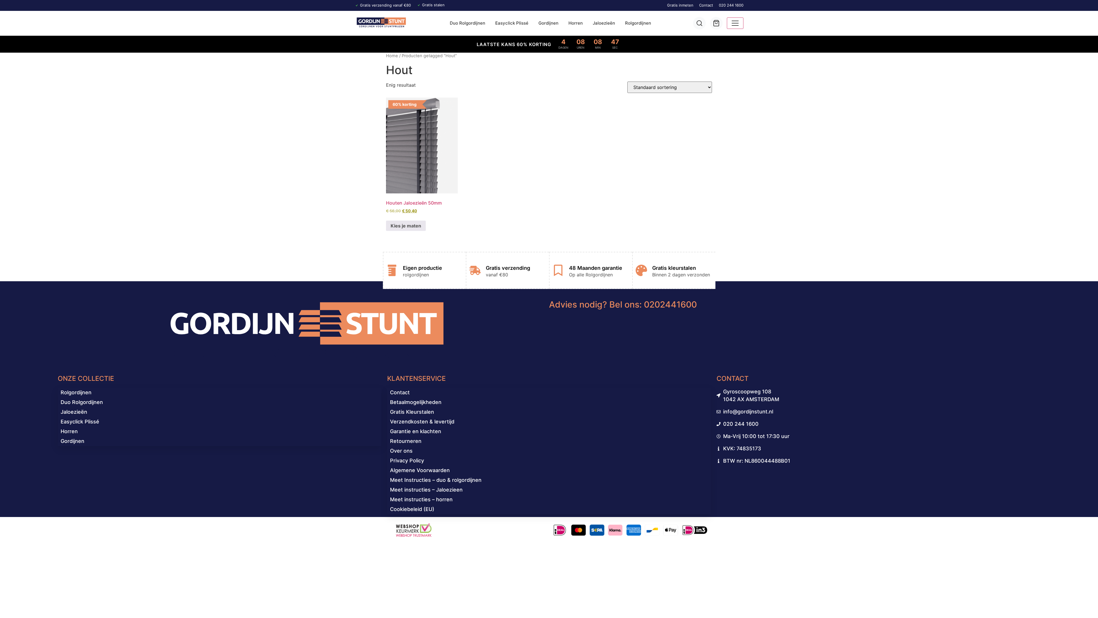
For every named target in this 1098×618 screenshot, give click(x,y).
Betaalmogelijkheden (415, 402)
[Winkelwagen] (716, 23)
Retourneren (405, 441)
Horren (575, 23)
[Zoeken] (699, 23)
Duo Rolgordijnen (467, 23)
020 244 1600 (731, 5)
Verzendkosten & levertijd (422, 422)
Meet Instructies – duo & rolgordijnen (436, 480)
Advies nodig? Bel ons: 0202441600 (623, 304)
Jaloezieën (604, 23)
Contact (706, 5)
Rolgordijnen (638, 23)
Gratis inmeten (680, 5)
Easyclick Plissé (511, 23)
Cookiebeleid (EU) (412, 509)
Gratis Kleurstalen (412, 412)
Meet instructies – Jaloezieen (426, 490)
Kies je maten (406, 226)
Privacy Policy (407, 460)
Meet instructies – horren (421, 499)
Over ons (401, 451)
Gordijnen (548, 23)
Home (392, 55)
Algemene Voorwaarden (420, 470)
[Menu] (735, 23)
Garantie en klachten (415, 431)
